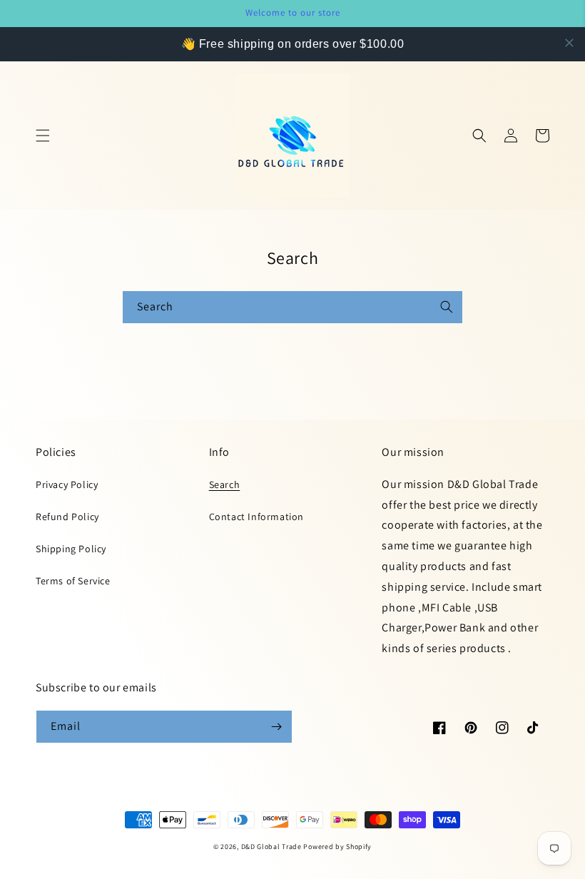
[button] (42, 135)
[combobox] (292, 307)
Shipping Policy (71, 548)
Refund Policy (67, 516)
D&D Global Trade (272, 846)
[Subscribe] (276, 726)
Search (224, 484)
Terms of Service (73, 580)
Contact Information (256, 516)
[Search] (446, 306)
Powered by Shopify (337, 846)
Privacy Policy (67, 484)
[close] (569, 43)
